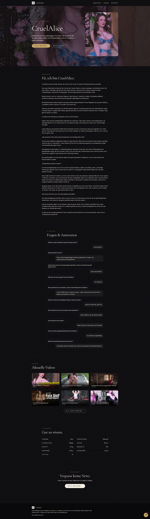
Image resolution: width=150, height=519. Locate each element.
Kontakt (114, 3)
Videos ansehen (41, 45)
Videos (106, 3)
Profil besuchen (75, 486)
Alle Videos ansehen (75, 411)
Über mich (97, 3)
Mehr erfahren (59, 45)
